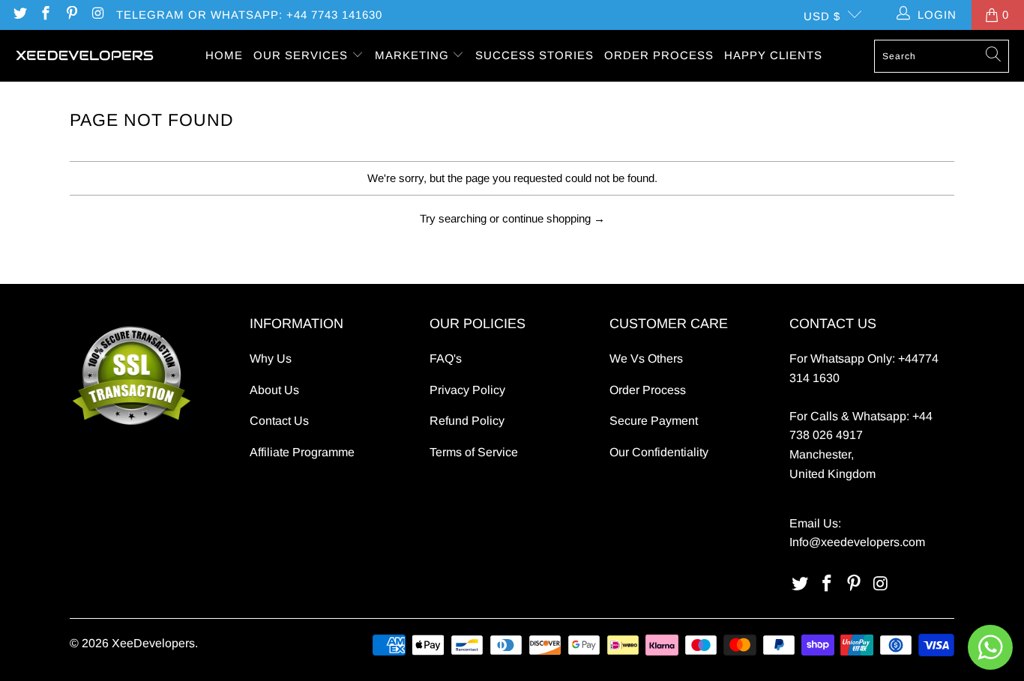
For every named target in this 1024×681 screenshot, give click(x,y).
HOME (224, 55)
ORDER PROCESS (659, 55)
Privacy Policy (467, 390)
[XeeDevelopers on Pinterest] (71, 14)
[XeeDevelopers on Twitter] (19, 14)
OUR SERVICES (302, 55)
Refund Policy (467, 420)
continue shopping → (553, 218)
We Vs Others (646, 358)
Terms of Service (474, 452)
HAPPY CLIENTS (773, 55)
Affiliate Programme (302, 452)
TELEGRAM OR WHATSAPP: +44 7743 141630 (249, 14)
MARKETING (414, 55)
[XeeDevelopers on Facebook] (45, 14)
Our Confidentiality (658, 452)
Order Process (647, 390)
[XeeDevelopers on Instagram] (97, 14)
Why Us (271, 358)
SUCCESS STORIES (534, 55)
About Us (274, 390)
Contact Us (279, 420)
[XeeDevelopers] (84, 56)
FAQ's (446, 358)
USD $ (822, 16)
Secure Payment (653, 420)
